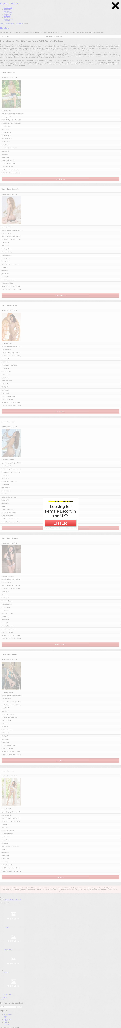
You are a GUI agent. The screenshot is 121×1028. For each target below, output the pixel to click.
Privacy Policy (74, 527)
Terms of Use (67, 527)
